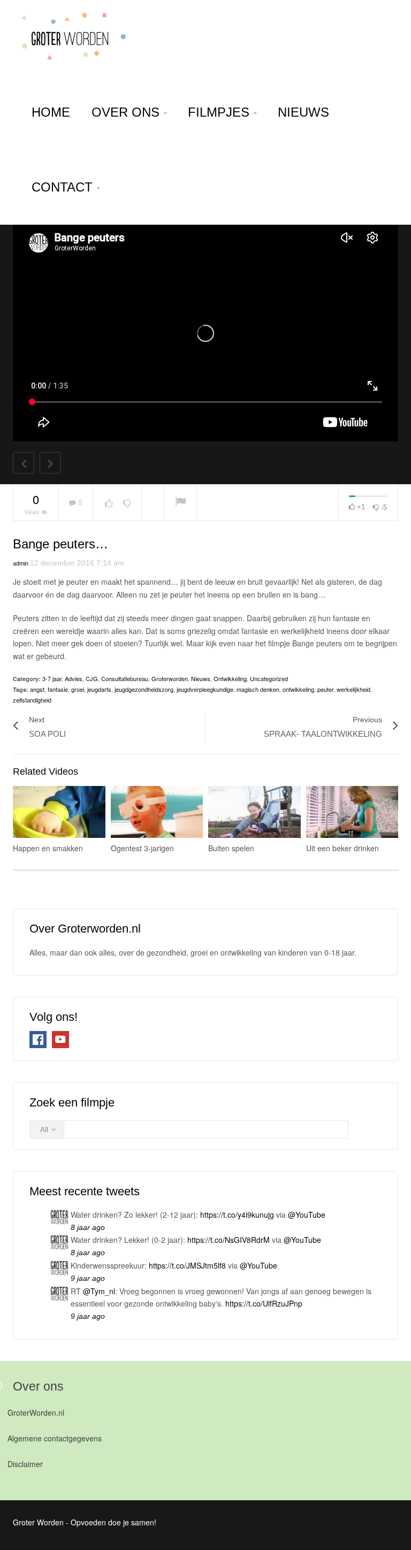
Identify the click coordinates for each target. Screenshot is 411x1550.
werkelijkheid (353, 689)
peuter (325, 689)
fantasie (58, 689)
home (51, 112)
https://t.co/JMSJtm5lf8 (187, 1265)
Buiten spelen (231, 848)
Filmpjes (220, 112)
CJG (92, 678)
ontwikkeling (298, 689)
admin (20, 563)
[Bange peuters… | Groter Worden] (70, 37)
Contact (64, 187)
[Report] (180, 503)
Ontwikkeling (230, 678)
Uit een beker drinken (342, 848)
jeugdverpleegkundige (205, 689)
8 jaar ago (88, 1227)
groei (77, 689)
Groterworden (169, 678)
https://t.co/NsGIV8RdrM (228, 1239)
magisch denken (258, 689)
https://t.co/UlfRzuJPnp (263, 1303)
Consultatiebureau (124, 678)
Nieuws (303, 112)
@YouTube (306, 1214)
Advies (73, 678)
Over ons (127, 112)
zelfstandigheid (32, 700)
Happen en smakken (48, 848)
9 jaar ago (88, 1278)
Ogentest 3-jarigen (142, 848)
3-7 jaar (52, 678)
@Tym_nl (99, 1291)
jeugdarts (99, 689)
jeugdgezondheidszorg (144, 689)
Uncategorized (269, 678)
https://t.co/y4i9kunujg (237, 1214)
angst (37, 689)
